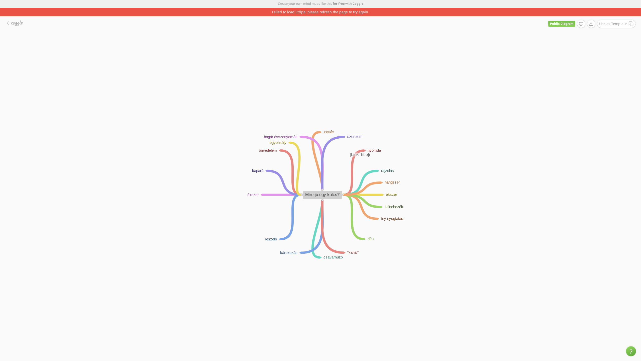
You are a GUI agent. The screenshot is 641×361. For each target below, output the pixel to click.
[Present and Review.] (581, 24)
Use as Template (613, 23)
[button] (631, 351)
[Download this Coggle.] (591, 24)
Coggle (358, 4)
